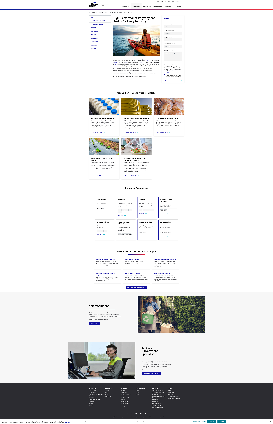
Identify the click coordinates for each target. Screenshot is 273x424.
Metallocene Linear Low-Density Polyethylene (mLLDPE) (134, 159)
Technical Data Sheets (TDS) (158, 392)
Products (93, 27)
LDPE (126, 62)
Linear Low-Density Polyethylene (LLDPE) (102, 159)
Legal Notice (115, 417)
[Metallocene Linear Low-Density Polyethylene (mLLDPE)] (136, 146)
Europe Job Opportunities (173, 396)
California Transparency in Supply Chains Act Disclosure (141, 417)
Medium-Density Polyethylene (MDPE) (136, 118)
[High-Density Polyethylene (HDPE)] (104, 106)
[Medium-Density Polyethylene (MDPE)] (136, 106)
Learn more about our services (135, 287)
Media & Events (157, 6)
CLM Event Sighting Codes (158, 407)
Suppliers (91, 405)
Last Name (167, 30)
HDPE (148, 60)
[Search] (182, 1)
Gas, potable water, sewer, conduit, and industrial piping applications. (125, 229)
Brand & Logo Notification (160, 417)
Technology (94, 41)
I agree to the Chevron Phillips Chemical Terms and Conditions (173, 76)
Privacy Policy (68, 422)
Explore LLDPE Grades (98, 175)
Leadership (91, 401)
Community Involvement (94, 399)
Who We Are (125, 6)
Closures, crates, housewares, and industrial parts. (105, 226)
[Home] (99, 4)
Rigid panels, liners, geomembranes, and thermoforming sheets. (165, 227)
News (137, 390)
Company (166, 37)
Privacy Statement (124, 417)
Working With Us (171, 392)
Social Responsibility (125, 397)
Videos (137, 392)
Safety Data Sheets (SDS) (157, 390)
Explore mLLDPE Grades (131, 175)
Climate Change (124, 392)
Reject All (212, 421)
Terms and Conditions (157, 405)
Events (137, 394)
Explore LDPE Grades (162, 132)
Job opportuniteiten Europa (174, 398)
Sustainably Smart (124, 406)
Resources (168, 6)
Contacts (93, 52)
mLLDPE (116, 64)
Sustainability (147, 6)
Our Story (123, 390)
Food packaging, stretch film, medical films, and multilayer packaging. (146, 205)
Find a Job (170, 390)
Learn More (94, 323)
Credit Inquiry (155, 399)
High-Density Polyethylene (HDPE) (102, 118)
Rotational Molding (145, 222)
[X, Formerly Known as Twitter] (131, 413)
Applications (94, 31)
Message (166, 50)
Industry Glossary (156, 401)
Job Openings (171, 394)
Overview (93, 17)
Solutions (101, 12)
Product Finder (175, 1)
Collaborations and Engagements (125, 404)
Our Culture (91, 397)
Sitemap (108, 417)
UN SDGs (123, 399)
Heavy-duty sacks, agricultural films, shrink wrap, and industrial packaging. (126, 205)
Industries (107, 390)
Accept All (222, 421)
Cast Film (142, 199)
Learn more (99, 212)
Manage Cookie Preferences (199, 421)
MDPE (115, 62)
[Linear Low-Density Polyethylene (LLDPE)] (104, 146)
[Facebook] (127, 413)
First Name (167, 24)
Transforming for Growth (98, 21)
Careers (179, 6)
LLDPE (140, 62)
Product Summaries (156, 394)
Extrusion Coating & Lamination (166, 200)
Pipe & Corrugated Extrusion (124, 223)
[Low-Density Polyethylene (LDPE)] (169, 106)
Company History (93, 392)
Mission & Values (92, 390)
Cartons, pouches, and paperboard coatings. (165, 205)
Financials (91, 403)
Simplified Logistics (98, 24)
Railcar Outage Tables (156, 403)
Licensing (107, 394)
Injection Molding (103, 222)
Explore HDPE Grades (98, 132)
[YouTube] (140, 413)
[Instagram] (145, 413)
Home (89, 12)
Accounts (93, 48)
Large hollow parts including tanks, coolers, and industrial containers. (146, 227)
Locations (167, 1)
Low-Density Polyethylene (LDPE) (167, 118)
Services (93, 34)
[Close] (270, 421)
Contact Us (160, 1)
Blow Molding (101, 199)
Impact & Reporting (125, 401)
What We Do (136, 6)
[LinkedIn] (136, 413)
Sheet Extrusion (165, 222)
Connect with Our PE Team (150, 373)
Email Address (167, 43)
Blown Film (121, 199)
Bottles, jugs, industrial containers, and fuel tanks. (103, 204)
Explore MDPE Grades (130, 132)
